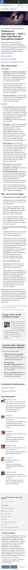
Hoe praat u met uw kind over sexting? (16, 434)
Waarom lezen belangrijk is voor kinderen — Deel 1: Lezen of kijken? (16, 476)
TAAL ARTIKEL (5, 9)
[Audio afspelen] (19, 5)
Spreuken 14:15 (13, 202)
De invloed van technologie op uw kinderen (16, 419)
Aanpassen (22, 567)
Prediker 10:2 (20, 233)
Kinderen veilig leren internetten (13, 461)
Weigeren (14, 567)
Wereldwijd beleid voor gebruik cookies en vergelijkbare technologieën (13, 557)
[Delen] (22, 5)
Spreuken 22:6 (14, 266)
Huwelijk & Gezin (5, 5)
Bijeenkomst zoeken (7, 511)
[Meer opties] (25, 5)
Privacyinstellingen (6, 563)
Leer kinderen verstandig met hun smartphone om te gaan (16, 403)
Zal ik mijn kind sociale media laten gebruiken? (15, 449)
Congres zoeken (6, 514)
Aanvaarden (5, 567)
